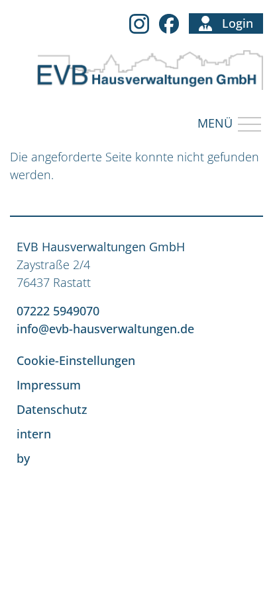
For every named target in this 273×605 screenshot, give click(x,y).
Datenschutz (52, 409)
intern (34, 434)
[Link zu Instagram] (139, 23)
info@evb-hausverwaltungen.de (105, 329)
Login (237, 23)
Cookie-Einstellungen (76, 360)
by (23, 458)
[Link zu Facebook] (169, 23)
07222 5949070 (58, 311)
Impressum (49, 385)
